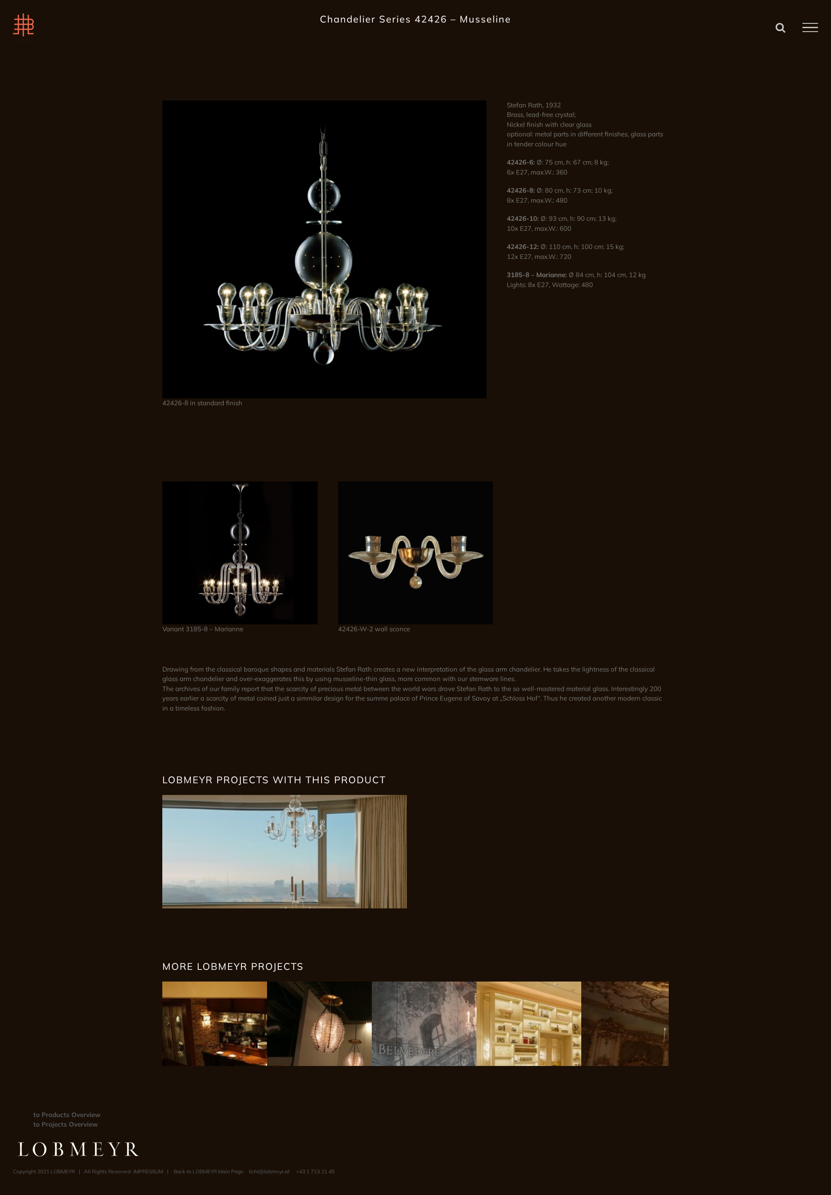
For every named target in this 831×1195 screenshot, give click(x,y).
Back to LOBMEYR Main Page (209, 1171)
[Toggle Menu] (810, 27)
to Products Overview (66, 1115)
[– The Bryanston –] (284, 799)
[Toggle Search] (780, 27)
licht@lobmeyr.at (269, 1171)
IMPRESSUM (148, 1171)
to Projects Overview (65, 1124)
